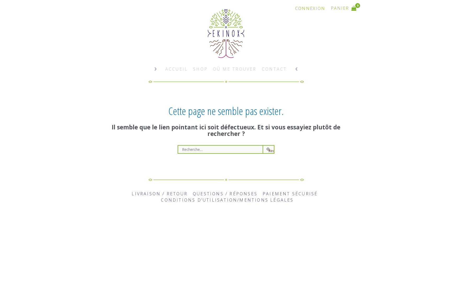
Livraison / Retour (160, 194)
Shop (200, 69)
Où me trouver (235, 69)
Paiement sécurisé (290, 194)
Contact (274, 69)
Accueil (176, 69)
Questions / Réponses (225, 194)
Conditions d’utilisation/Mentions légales (227, 200)
